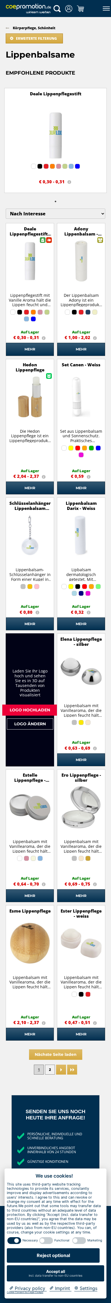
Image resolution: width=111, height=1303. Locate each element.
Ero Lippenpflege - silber (81, 777)
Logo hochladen (30, 710)
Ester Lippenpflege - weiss (81, 913)
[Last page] (72, 1070)
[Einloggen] (68, 8)
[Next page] (61, 1070)
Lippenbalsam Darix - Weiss (81, 505)
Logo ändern (30, 723)
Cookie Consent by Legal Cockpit (25, 1292)
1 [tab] (55, 201)
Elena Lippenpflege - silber (81, 641)
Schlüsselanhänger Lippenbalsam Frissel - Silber (30, 508)
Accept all (55, 1273)
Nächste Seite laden (56, 1054)
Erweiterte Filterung (36, 38)
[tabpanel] (55, 140)
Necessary (30, 1240)
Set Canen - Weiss (81, 364)
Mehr (29, 349)
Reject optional (53, 1255)
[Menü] (105, 8)
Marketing (94, 1240)
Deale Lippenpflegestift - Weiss (30, 234)
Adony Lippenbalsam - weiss (81, 234)
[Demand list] (80, 8)
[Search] (57, 8)
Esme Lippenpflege (30, 911)
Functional (61, 1240)
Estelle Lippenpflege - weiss (30, 780)
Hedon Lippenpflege (30, 367)
